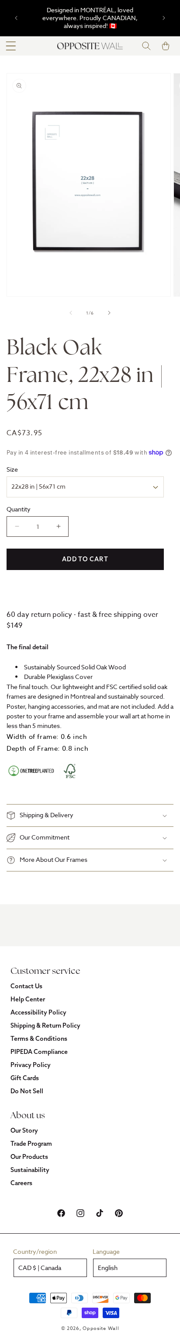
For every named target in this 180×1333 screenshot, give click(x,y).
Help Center (27, 999)
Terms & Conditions (38, 1039)
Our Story (24, 1130)
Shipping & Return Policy (45, 1025)
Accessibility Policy (38, 1012)
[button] (11, 46)
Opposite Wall (101, 1328)
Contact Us (26, 986)
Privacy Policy (30, 1065)
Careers (21, 1183)
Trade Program (31, 1144)
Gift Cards (24, 1078)
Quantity (19, 509)
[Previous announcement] (16, 18)
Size (12, 469)
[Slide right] (109, 312)
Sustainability (29, 1170)
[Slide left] (70, 312)
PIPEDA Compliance (39, 1052)
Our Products (29, 1157)
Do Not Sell (26, 1091)
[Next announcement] (163, 18)
